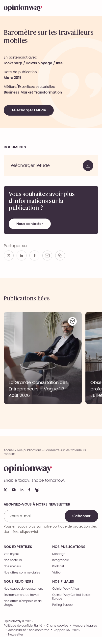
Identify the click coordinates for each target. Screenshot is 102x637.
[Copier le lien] (60, 255)
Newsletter (15, 635)
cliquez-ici (29, 531)
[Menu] (95, 8)
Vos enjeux (11, 554)
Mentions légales (85, 626)
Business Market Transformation (33, 92)
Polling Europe (62, 605)
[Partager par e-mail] (47, 255)
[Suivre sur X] (5, 489)
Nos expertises (18, 547)
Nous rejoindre (18, 581)
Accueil (9, 450)
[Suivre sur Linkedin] (22, 489)
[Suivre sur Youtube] (14, 489)
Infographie (60, 560)
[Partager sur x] (9, 255)
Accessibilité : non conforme (28, 630)
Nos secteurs (13, 560)
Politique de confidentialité (23, 626)
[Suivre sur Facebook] (29, 489)
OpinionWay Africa (65, 589)
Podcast (58, 566)
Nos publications (29, 450)
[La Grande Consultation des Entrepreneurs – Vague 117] (43, 358)
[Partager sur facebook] (34, 255)
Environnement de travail (21, 595)
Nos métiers (12, 566)
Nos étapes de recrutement (23, 589)
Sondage (58, 554)
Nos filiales (63, 581)
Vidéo (56, 572)
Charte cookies (57, 626)
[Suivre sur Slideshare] (37, 490)
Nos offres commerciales (22, 572)
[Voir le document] (51, 165)
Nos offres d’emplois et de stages (23, 603)
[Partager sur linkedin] (21, 255)
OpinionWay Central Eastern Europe (72, 597)
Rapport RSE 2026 (66, 630)
